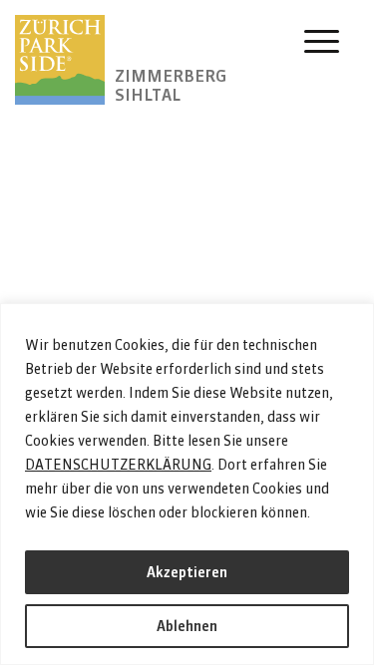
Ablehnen (187, 626)
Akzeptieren (187, 572)
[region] (187, 484)
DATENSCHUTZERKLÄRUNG (118, 465)
